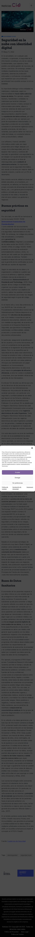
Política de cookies (5, 488)
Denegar (17, 477)
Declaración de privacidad (17, 488)
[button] (32, 448)
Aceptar (17, 472)
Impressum (30, 487)
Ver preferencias (17, 483)
